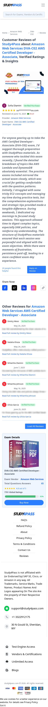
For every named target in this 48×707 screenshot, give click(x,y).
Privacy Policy (30, 702)
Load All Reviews (35, 426)
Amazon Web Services (16, 32)
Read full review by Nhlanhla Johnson (19, 395)
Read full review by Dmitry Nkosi (16, 333)
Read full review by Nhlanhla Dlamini (18, 375)
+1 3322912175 (21, 617)
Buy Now (24, 502)
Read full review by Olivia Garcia (16, 416)
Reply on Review (33, 269)
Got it (3, 705)
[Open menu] (43, 5)
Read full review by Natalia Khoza (17, 354)
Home (4, 33)
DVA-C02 (32, 32)
